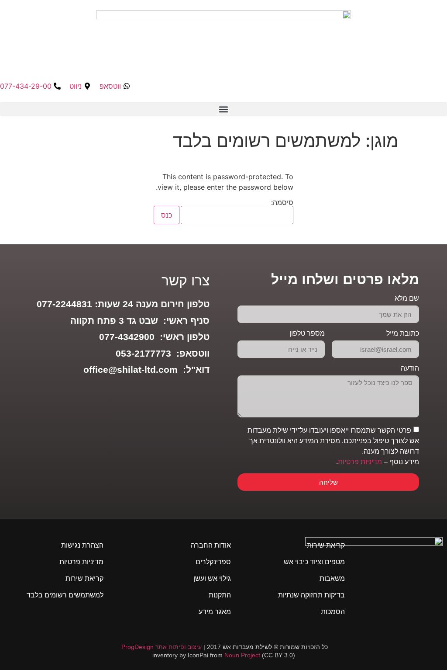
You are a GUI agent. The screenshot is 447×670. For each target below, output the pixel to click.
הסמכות (333, 611)
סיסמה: (282, 203)
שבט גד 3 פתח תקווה (114, 321)
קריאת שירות (326, 545)
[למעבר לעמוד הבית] (374, 572)
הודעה (410, 368)
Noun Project (242, 655)
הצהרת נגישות (82, 545)
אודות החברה (211, 545)
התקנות (220, 595)
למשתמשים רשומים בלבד (65, 595)
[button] (223, 109)
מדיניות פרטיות (360, 461)
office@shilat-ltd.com (130, 370)
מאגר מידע (215, 611)
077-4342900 (127, 337)
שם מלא (407, 298)
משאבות (332, 578)
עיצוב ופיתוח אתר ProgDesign (161, 646)
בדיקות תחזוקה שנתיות (311, 595)
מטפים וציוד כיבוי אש (314, 562)
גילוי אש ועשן (212, 578)
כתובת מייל (402, 333)
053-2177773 (143, 353)
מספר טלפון (307, 333)
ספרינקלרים (213, 562)
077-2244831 (64, 304)
